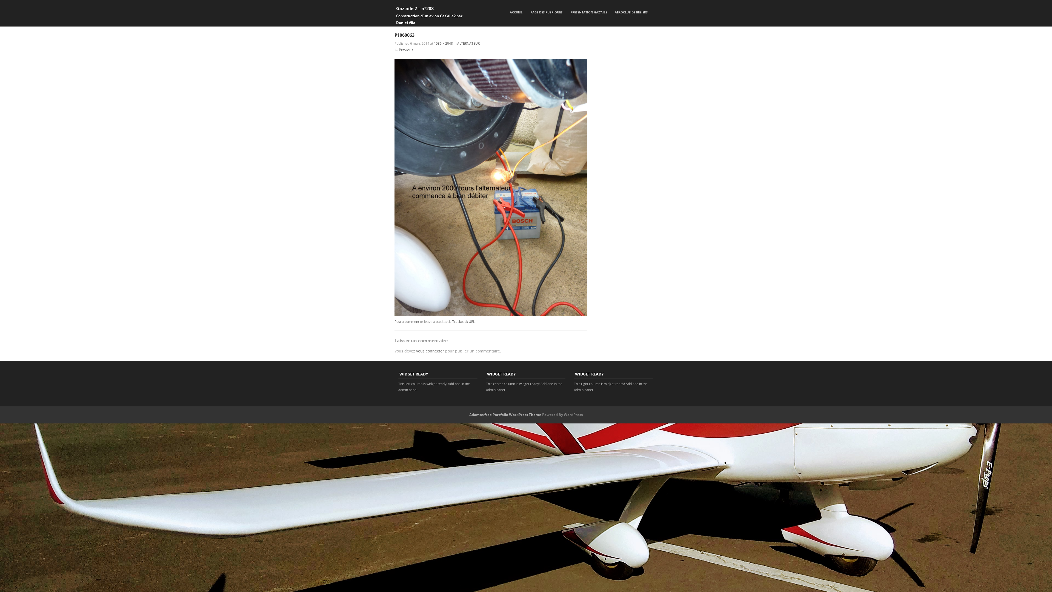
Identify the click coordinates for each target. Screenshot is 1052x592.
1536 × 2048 (443, 43)
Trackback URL (463, 321)
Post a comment (407, 321)
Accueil (516, 12)
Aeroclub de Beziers (631, 12)
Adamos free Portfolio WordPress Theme (505, 414)
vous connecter (430, 351)
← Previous (404, 49)
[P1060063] (491, 314)
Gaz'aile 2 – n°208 (415, 8)
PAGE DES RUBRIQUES (546, 12)
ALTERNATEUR (468, 43)
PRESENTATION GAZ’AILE (588, 12)
